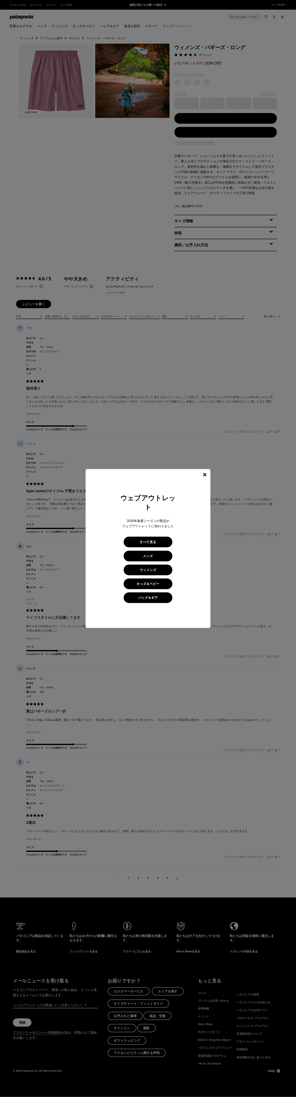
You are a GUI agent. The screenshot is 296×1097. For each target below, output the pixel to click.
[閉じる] (204, 474)
